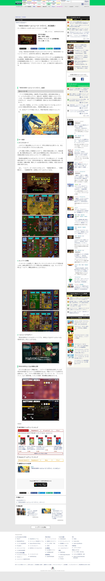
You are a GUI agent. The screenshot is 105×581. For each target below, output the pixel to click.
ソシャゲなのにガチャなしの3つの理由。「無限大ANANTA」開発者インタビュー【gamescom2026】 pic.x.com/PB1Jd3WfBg (78, 101)
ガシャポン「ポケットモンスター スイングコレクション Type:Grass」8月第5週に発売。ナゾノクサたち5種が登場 (81, 282)
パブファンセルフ (77, 547)
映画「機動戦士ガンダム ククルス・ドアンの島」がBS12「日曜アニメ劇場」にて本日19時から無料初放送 (79, 30)
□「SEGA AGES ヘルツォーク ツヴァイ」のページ (30, 502)
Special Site (73, 41)
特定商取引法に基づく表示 (84, 564)
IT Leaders (19, 545)
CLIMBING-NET (50, 552)
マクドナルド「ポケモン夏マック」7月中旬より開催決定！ (81, 328)
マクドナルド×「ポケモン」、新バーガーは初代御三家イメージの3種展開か (81, 346)
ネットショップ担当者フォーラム (37, 541)
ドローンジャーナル (21, 548)
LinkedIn (58, 48)
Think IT (18, 538)
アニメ (57, 430)
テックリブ (61, 556)
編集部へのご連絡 (47, 564)
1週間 (81, 19)
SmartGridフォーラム (34, 538)
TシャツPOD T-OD (51, 543)
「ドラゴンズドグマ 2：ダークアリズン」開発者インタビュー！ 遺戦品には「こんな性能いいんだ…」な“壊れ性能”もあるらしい (81, 233)
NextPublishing (33, 556)
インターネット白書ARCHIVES (23, 559)
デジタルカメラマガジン (22, 554)
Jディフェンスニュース (65, 541)
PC (49, 6)
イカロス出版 (61, 537)
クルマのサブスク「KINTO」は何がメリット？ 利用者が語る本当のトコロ (81, 57)
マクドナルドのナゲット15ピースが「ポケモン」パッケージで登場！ (81, 336)
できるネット (19, 556)
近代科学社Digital (50, 556)
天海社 (75, 538)
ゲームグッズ (46, 430)
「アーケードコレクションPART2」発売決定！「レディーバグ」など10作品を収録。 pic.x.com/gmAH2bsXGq (79, 112)
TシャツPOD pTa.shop (79, 551)
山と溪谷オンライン (51, 550)
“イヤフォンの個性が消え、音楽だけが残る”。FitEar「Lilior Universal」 (81, 46)
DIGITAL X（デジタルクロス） (36, 548)
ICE (73, 537)
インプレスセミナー (34, 545)
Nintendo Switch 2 (23, 430)
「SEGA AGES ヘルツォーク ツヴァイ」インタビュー (45, 468)
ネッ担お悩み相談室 (21, 550)
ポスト (24, 48)
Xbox (46, 460)
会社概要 (65, 564)
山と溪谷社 (47, 548)
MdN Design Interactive (65, 554)
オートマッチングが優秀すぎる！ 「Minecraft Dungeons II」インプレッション (81, 141)
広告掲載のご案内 (38, 564)
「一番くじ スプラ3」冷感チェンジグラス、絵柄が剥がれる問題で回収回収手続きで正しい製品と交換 (79, 26)
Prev (19, 443)
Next (61, 443)
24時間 (75, 19)
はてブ (43, 48)
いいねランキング (84, 86)
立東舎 (48, 545)
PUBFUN (74, 545)
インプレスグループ (73, 564)
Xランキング (73, 84)
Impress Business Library (35, 543)
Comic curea (76, 541)
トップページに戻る (40, 527)
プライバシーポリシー (57, 564)
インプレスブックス (34, 554)
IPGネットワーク (75, 550)
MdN (60, 550)
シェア (35, 48)
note (50, 48)
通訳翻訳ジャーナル (64, 543)
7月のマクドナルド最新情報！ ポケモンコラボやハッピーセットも (80, 318)
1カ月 (87, 19)
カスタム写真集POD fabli (79, 554)
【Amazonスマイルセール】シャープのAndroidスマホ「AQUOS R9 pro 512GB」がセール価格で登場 (79, 33)
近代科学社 (47, 554)
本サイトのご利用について (20, 564)
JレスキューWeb (63, 545)
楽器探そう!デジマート (51, 541)
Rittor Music (48, 537)
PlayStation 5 (34, 430)
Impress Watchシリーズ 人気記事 (78, 293)
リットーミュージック (51, 538)
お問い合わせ (30, 564)
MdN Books (62, 552)
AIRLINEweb (63, 538)
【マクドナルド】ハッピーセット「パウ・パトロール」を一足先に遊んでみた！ (81, 351)
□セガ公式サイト (21, 500)
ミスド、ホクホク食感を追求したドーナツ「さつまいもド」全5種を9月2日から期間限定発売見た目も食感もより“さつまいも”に (79, 23)
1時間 (69, 19)
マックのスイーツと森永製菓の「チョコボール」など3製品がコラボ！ (81, 362)
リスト (28, 48)
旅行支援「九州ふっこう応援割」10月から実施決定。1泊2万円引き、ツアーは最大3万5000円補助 (79, 303)
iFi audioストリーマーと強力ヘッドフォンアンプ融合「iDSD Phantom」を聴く (81, 52)
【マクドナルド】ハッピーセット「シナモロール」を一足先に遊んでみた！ (81, 356)
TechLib (61, 558)
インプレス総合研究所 (21, 543)
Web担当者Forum (20, 541)
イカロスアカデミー (64, 548)
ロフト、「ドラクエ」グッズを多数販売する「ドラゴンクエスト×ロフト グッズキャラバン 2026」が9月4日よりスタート (79, 37)
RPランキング (72, 86)
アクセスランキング (75, 17)
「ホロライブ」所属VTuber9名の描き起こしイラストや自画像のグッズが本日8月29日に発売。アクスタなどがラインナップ (81, 289)
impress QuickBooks (78, 543)
